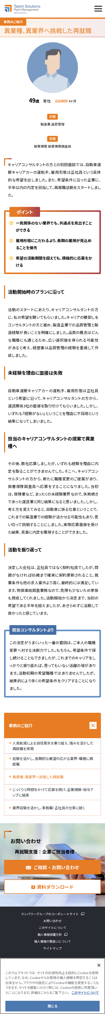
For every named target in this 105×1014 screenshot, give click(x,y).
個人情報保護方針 (49, 934)
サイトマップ (52, 948)
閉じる (52, 1006)
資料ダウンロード (55, 886)
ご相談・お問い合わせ (56, 867)
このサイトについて (52, 927)
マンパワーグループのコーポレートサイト (50, 914)
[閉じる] (98, 965)
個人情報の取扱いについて (52, 941)
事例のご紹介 (21, 725)
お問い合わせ (52, 920)
